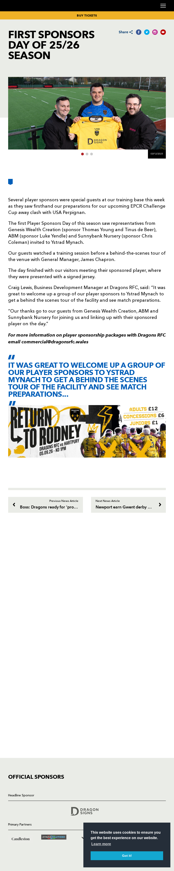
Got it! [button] (127, 855)
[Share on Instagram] (155, 32)
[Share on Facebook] (138, 32)
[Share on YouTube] (163, 32)
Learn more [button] (101, 844)
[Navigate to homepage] (13, 11)
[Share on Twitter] (147, 32)
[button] (82, 154)
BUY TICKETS (87, 15)
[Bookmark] (10, 183)
